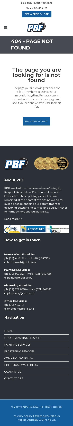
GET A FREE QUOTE (36, 14)
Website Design (26, 419)
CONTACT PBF (13, 378)
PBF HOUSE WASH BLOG (21, 365)
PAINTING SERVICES (17, 344)
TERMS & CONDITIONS (47, 416)
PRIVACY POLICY (22, 416)
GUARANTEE (12, 371)
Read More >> (13, 218)
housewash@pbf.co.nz (40, 2)
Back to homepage (36, 121)
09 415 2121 (40, 8)
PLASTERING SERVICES (19, 351)
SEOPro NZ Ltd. (47, 419)
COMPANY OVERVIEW (18, 358)
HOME (8, 331)
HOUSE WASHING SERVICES (22, 338)
